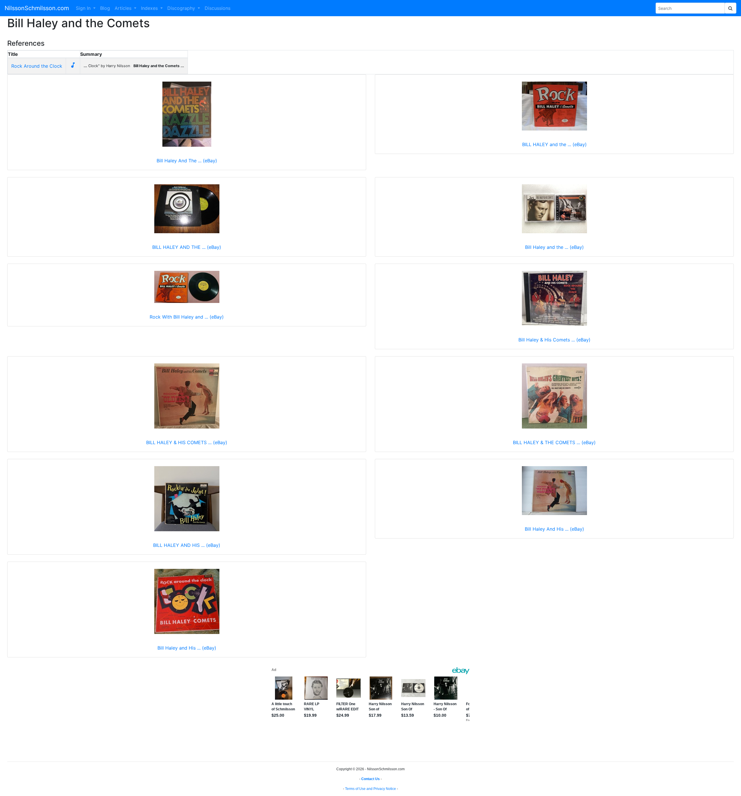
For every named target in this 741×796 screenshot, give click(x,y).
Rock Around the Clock (36, 66)
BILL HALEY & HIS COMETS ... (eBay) (186, 442)
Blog (105, 8)
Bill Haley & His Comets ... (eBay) (554, 340)
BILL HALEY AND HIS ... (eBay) (186, 545)
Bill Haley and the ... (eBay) (554, 247)
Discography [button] (182, 8)
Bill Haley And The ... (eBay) (187, 160)
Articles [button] (124, 8)
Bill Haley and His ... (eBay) (186, 648)
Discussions (217, 8)
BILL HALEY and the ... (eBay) (554, 144)
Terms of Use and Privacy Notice (370, 789)
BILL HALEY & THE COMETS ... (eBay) (554, 442)
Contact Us (370, 779)
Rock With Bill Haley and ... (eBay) (187, 317)
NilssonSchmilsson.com (37, 8)
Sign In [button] (84, 8)
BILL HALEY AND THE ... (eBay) (186, 247)
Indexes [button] (150, 8)
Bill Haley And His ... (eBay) (554, 529)
